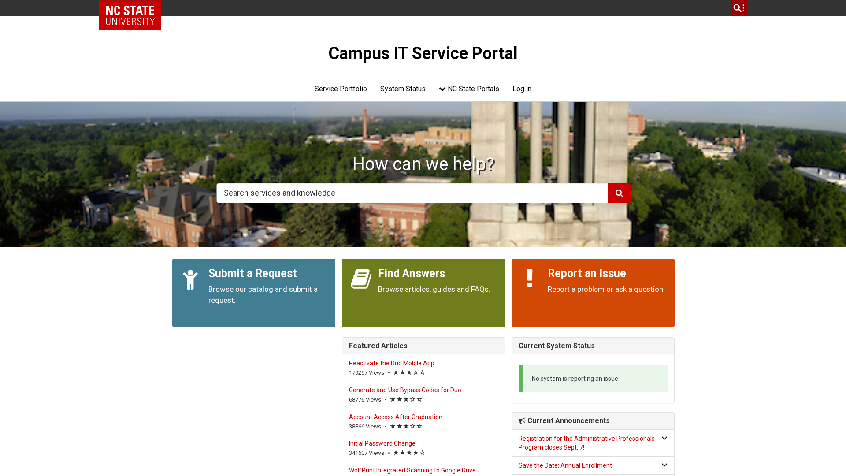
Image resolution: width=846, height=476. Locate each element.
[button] (593, 443)
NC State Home (133, 7)
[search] (739, 8)
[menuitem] (341, 88)
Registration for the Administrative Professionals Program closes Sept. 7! (587, 443)
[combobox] (412, 193)
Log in (521, 89)
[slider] (409, 373)
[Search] (619, 193)
